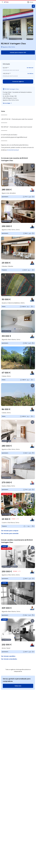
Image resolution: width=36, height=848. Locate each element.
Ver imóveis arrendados (9, 659)
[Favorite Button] (32, 166)
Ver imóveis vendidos (8, 656)
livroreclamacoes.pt (13, 150)
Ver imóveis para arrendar (10, 533)
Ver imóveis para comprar (9, 530)
